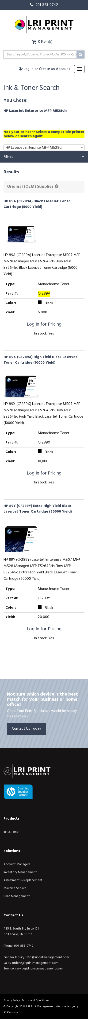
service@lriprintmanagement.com (39, 968)
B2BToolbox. (11, 1012)
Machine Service (15, 888)
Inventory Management (20, 872)
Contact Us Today (26, 729)
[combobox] (44, 147)
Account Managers (17, 864)
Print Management (17, 896)
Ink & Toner (11, 832)
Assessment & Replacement (23, 880)
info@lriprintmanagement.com (47, 957)
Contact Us (13, 915)
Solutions (12, 851)
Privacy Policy (12, 1000)
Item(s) (45, 42)
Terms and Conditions (35, 1000)
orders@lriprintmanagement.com (35, 963)
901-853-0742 (46, 5)
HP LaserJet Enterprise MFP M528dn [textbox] (34, 148)
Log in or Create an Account (46, 69)
